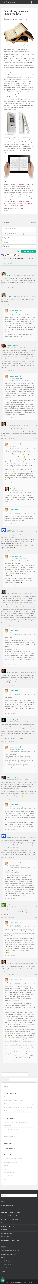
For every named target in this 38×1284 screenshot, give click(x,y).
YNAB (5, 1179)
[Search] (32, 1086)
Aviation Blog (11, 720)
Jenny (17, 693)
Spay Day (6, 1132)
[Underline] (7, 234)
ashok (17, 865)
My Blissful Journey (9, 1169)
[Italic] (5, 234)
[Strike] (9, 234)
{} (22, 234)
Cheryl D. (18, 313)
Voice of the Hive (9, 1176)
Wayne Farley (19, 807)
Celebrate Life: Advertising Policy (10, 1212)
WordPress (29, 1282)
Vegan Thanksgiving (18, 1111)
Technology (24, 19)
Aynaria (16, 19)
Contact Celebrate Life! (7, 1226)
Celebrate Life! (9, 2)
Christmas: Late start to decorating (23, 1104)
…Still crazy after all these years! (13, 1158)
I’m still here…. (8, 1126)
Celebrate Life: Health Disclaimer (10, 1219)
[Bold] (3, 234)
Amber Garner (20, 378)
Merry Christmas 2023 (19, 1097)
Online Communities (7, 1233)
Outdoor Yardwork (9, 1136)
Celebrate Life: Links (7, 1223)
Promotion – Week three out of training (15, 1122)
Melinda (9, 905)
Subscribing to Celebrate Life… (10, 1240)
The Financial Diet (9, 1172)
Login (34, 222)
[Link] (20, 234)
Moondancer (14, 310)
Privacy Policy (5, 1236)
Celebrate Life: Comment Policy (10, 1216)
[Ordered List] (11, 234)
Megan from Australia (21, 558)
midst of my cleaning (19, 47)
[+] (24, 234)
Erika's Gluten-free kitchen (11, 1162)
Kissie (17, 633)
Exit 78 (6, 1165)
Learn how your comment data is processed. (17, 259)
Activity (3, 1209)
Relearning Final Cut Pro (11, 1129)
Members (4, 1230)
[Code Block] (18, 234)
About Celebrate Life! (7, 1205)
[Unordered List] (14, 234)
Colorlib (18, 1282)
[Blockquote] (16, 234)
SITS (11, 334)
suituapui (8, 1100)
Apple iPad (22, 184)
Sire (17, 446)
